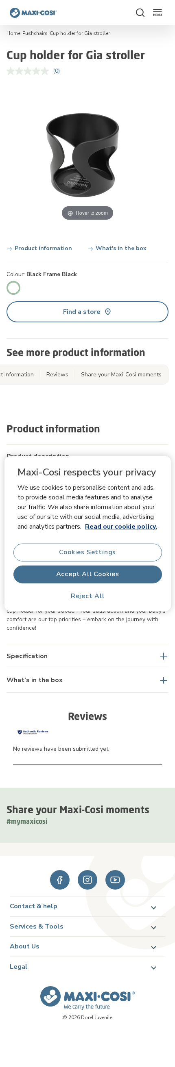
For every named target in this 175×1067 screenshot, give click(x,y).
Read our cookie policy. (121, 526)
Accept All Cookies (87, 574)
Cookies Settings (87, 552)
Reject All (88, 596)
